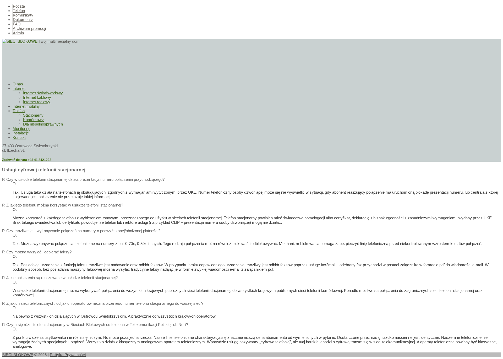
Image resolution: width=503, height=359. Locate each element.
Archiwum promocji (29, 28)
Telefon (19, 10)
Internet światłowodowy (43, 93)
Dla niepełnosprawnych (43, 124)
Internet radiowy (36, 102)
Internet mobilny (26, 106)
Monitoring (21, 128)
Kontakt (19, 137)
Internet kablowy (37, 97)
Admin (18, 33)
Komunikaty (23, 15)
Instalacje (21, 133)
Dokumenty (23, 19)
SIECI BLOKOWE (17, 354)
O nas (18, 84)
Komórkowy (33, 119)
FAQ (17, 24)
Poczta (19, 6)
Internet (19, 88)
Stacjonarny (33, 115)
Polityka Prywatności (68, 354)
